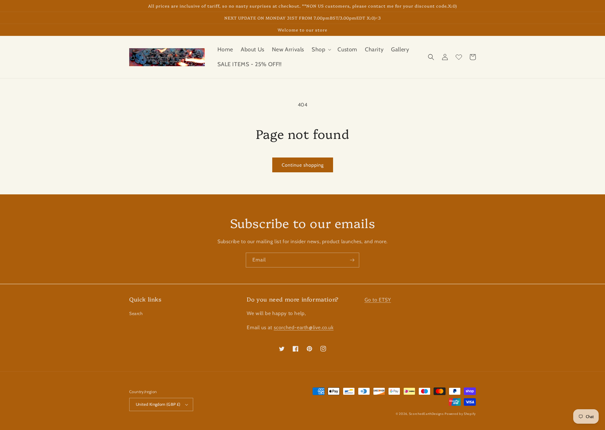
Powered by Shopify (460, 414)
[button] (321, 49)
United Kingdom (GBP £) (158, 404)
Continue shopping (303, 165)
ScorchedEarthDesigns (426, 414)
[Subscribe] (352, 260)
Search (136, 313)
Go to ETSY (378, 300)
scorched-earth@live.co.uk (304, 327)
